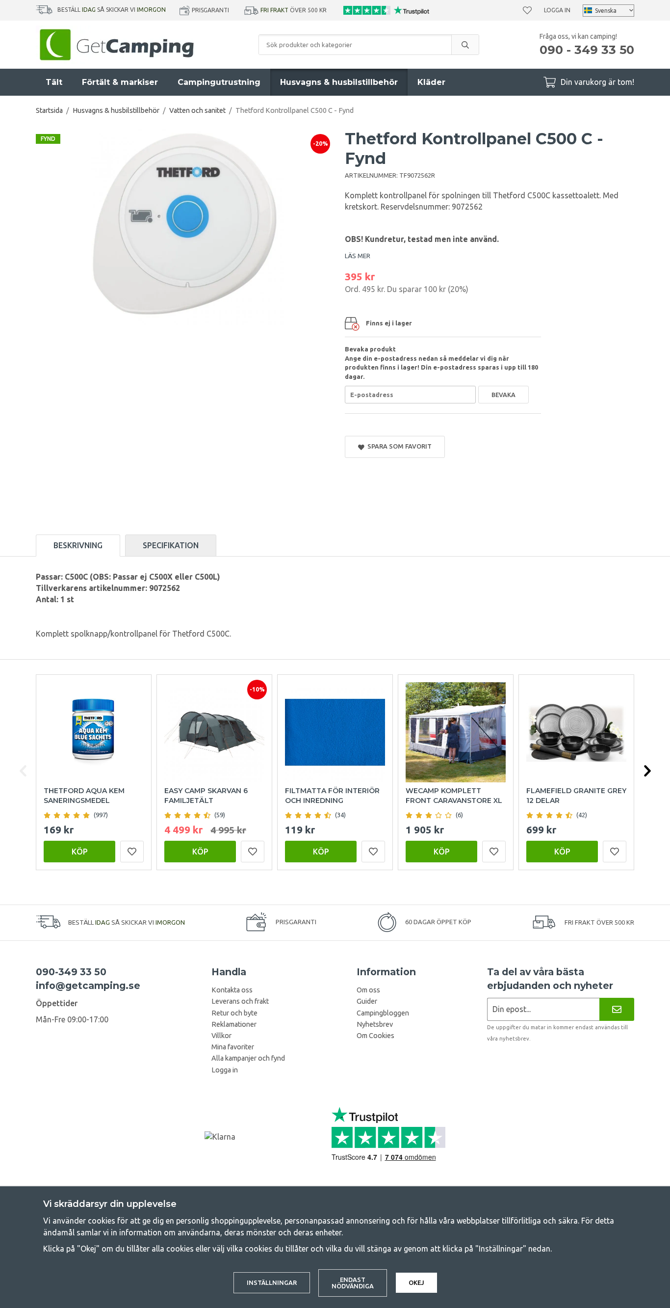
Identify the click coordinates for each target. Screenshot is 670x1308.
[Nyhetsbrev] (616, 1009)
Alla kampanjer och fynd (248, 1058)
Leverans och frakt (240, 1001)
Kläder (431, 82)
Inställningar (272, 1282)
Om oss (368, 990)
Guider (367, 1001)
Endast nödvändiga (353, 1282)
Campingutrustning (219, 82)
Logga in (557, 10)
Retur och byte (234, 1013)
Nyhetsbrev (375, 1024)
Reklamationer (234, 1024)
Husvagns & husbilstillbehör (339, 82)
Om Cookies (375, 1036)
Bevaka (503, 394)
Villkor (221, 1036)
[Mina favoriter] (527, 10)
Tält (54, 82)
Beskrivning (78, 545)
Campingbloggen (383, 1013)
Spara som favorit (398, 446)
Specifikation (171, 545)
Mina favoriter (232, 1047)
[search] (465, 44)
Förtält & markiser (120, 82)
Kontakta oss (232, 990)
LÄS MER (357, 255)
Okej (416, 1282)
